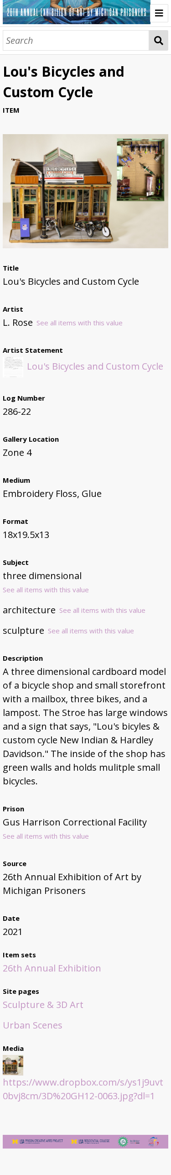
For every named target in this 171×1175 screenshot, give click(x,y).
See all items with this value (79, 322)
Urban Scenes (32, 1025)
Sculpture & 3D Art (43, 1004)
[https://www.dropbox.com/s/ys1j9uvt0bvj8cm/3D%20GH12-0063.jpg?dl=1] (85, 245)
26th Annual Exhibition (52, 968)
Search (158, 40)
